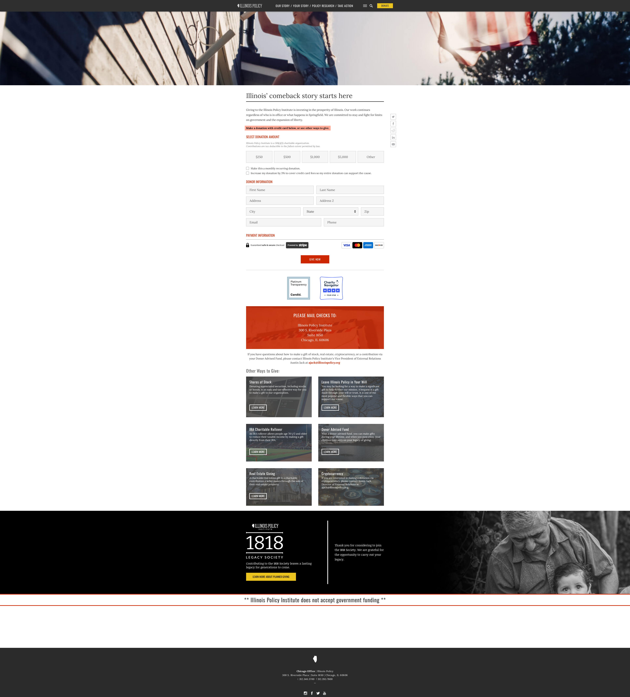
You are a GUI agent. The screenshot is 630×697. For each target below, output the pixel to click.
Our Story (283, 6)
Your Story (301, 6)
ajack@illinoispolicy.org (324, 362)
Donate (385, 5)
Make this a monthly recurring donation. (275, 168)
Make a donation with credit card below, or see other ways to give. (287, 128)
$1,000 (315, 157)
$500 (287, 157)
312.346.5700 (307, 679)
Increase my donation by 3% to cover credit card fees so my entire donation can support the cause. (311, 173)
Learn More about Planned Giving (271, 577)
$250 (259, 157)
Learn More (258, 407)
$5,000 (343, 157)
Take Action (345, 6)
